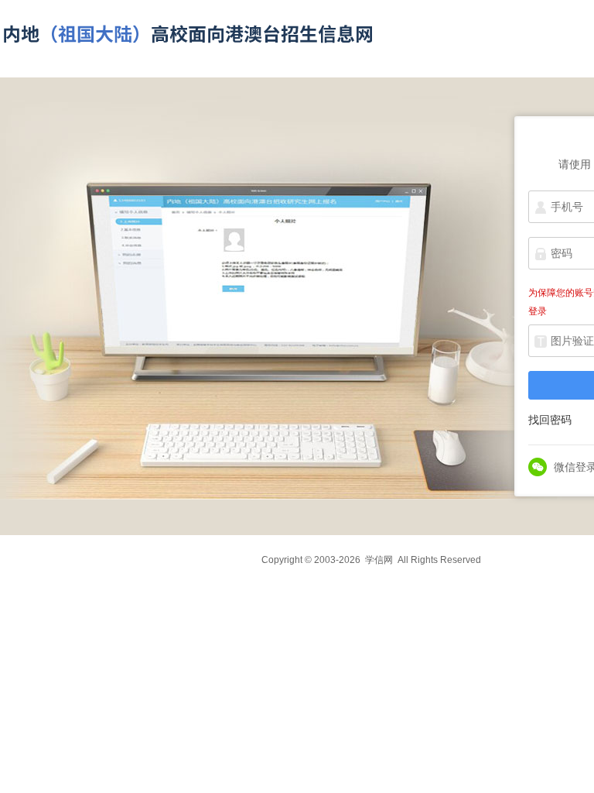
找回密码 (550, 420)
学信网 (379, 559)
